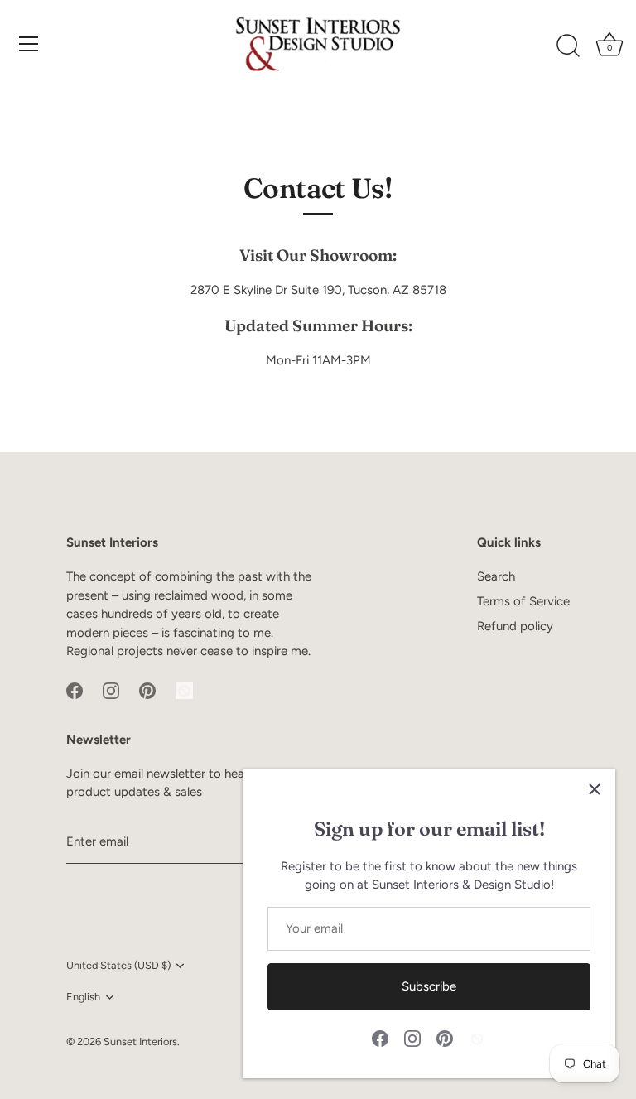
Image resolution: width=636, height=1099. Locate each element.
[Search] (568, 46)
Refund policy (515, 626)
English (83, 997)
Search (496, 576)
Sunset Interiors (140, 1041)
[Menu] (29, 44)
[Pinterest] (444, 1037)
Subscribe (429, 986)
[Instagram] (412, 1037)
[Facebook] (380, 1037)
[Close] (594, 789)
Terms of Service (523, 601)
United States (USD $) (118, 965)
